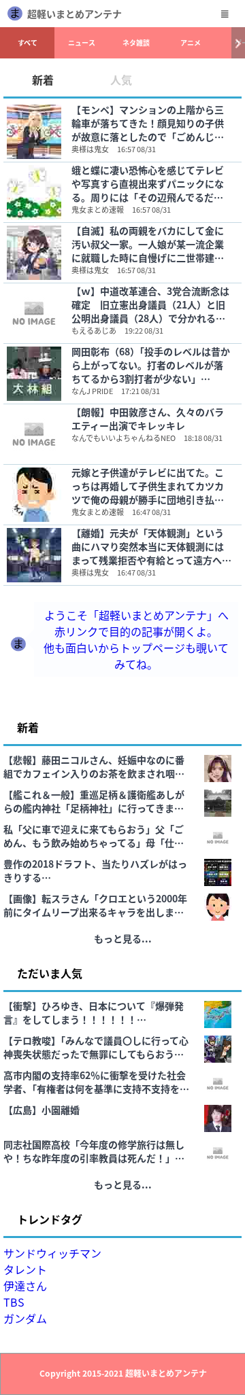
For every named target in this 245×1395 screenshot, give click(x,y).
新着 (43, 79)
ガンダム (25, 1318)
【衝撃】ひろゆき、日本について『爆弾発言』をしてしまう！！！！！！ (93, 1012)
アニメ (190, 42)
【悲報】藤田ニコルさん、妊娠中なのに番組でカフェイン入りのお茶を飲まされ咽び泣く (93, 766)
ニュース (81, 42)
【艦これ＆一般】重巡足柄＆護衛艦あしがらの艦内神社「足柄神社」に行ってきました (93, 801)
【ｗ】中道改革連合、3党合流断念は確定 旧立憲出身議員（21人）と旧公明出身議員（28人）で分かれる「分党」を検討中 (150, 304)
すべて (27, 42)
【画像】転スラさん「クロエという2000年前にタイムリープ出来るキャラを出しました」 (95, 905)
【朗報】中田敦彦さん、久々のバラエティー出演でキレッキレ (147, 418)
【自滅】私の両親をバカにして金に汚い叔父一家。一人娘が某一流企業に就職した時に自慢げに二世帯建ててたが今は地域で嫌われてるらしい (147, 244)
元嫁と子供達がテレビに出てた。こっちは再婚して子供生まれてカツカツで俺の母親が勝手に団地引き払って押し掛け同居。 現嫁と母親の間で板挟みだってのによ (148, 485)
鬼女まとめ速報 (97, 209)
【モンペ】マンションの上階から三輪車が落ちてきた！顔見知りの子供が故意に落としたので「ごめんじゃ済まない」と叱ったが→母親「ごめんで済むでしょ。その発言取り (147, 123)
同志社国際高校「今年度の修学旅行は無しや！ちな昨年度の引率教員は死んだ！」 (93, 1151)
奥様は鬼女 (90, 148)
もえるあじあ (93, 330)
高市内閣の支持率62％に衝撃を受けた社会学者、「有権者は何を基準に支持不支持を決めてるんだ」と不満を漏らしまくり (96, 1081)
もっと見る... (123, 938)
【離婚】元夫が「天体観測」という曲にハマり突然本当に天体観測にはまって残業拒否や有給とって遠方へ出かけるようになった (151, 546)
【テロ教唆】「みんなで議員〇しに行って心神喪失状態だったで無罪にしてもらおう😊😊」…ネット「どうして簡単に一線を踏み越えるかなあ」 (96, 1047)
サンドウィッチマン (52, 1253)
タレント (25, 1269)
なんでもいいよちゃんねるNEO (123, 437)
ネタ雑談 (136, 42)
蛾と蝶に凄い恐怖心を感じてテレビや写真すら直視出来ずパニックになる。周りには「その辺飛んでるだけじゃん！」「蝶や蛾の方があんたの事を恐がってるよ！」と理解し (150, 183)
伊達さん (25, 1285)
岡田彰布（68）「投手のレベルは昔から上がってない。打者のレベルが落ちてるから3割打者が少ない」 (150, 365)
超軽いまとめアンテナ (74, 13)
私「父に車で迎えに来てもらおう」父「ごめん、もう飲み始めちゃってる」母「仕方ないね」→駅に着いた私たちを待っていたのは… (93, 835)
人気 (121, 79)
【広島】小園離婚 (41, 1109)
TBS (13, 1302)
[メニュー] (224, 13)
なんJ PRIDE (92, 390)
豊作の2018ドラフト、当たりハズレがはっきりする (95, 870)
